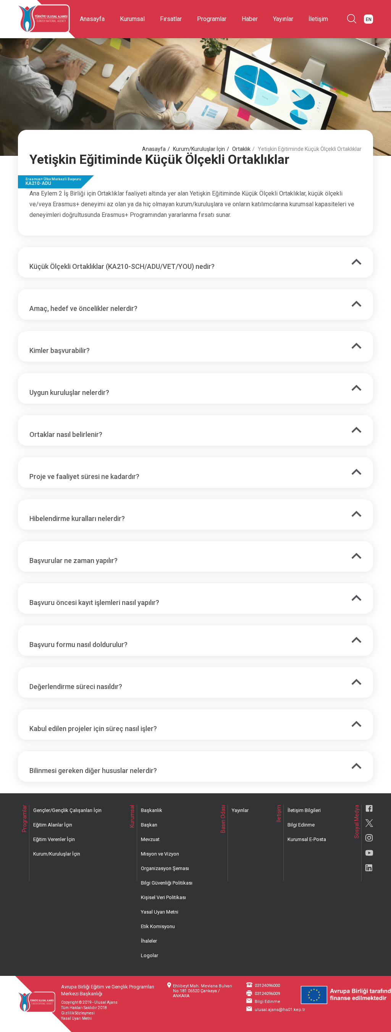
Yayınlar (283, 19)
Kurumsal (132, 19)
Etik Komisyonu (158, 926)
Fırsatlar (171, 19)
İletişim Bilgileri (304, 810)
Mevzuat (150, 839)
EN (369, 19)
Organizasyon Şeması (165, 868)
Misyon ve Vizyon (160, 854)
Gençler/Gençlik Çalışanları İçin (67, 810)
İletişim (318, 19)
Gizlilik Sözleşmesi (78, 1013)
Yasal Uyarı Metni (159, 912)
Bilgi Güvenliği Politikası (166, 883)
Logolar (149, 955)
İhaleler (149, 941)
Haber (250, 19)
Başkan (149, 825)
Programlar (211, 19)
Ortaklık (241, 149)
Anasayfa (92, 19)
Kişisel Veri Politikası (163, 897)
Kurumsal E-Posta (307, 839)
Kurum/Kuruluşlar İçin (199, 149)
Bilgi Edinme (301, 825)
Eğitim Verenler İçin (54, 839)
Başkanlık (151, 810)
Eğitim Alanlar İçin (52, 825)
